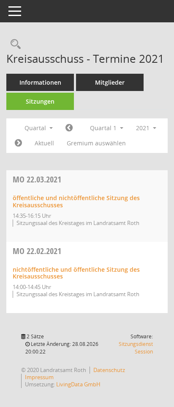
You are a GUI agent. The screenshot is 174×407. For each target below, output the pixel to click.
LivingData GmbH (78, 384)
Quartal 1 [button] (104, 128)
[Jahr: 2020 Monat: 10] (69, 128)
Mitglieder (110, 82)
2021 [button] (143, 128)
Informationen (40, 82)
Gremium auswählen (96, 143)
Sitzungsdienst (136, 347)
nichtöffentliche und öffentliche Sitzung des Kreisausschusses (76, 273)
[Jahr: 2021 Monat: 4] (18, 143)
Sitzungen (40, 101)
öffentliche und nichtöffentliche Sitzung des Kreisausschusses (76, 201)
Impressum (39, 377)
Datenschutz (109, 370)
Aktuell (44, 143)
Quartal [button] (36, 128)
